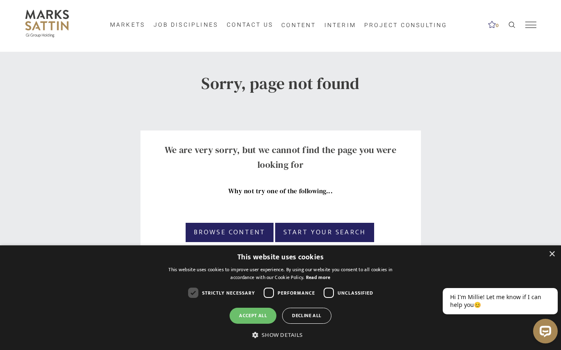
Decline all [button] (306, 315)
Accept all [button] (253, 315)
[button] (280, 335)
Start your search (324, 232)
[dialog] (280, 297)
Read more (318, 277)
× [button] (552, 254)
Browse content (230, 232)
